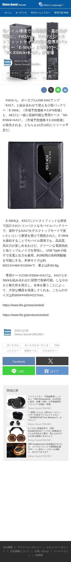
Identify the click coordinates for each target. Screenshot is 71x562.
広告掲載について (19, 551)
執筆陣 (39, 555)
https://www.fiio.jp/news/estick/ (23, 305)
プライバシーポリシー (29, 547)
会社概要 (8, 547)
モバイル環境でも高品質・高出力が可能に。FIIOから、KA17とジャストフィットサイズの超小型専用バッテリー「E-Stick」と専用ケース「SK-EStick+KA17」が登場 (35, 42)
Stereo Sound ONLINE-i (27, 64)
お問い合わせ (41, 551)
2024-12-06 (20, 61)
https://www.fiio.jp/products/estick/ (26, 315)
